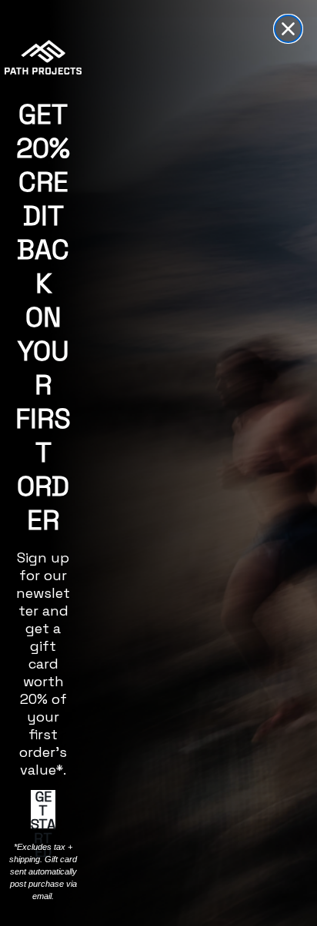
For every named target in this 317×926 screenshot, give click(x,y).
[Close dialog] (288, 28)
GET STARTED (43, 809)
